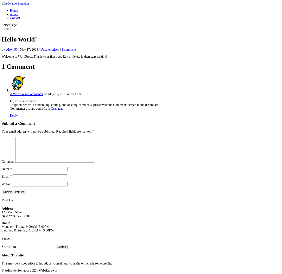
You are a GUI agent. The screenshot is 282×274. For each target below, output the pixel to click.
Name (7, 169)
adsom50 (12, 49)
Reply (14, 115)
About (14, 14)
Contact (15, 18)
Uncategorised (49, 49)
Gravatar (56, 108)
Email (7, 176)
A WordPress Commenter (26, 94)
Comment (8, 161)
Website (7, 184)
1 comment (69, 49)
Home (14, 10)
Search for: (9, 246)
